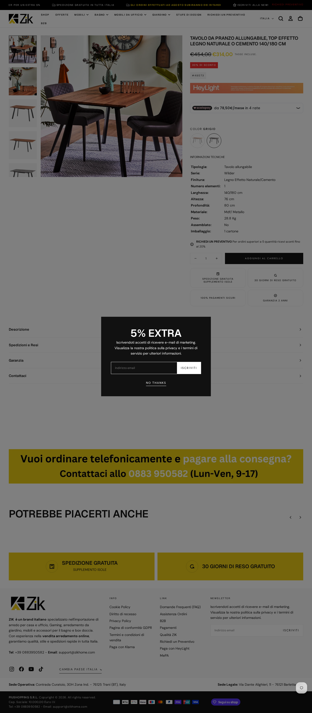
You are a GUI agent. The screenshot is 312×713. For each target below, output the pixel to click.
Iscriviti (189, 368)
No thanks (156, 383)
